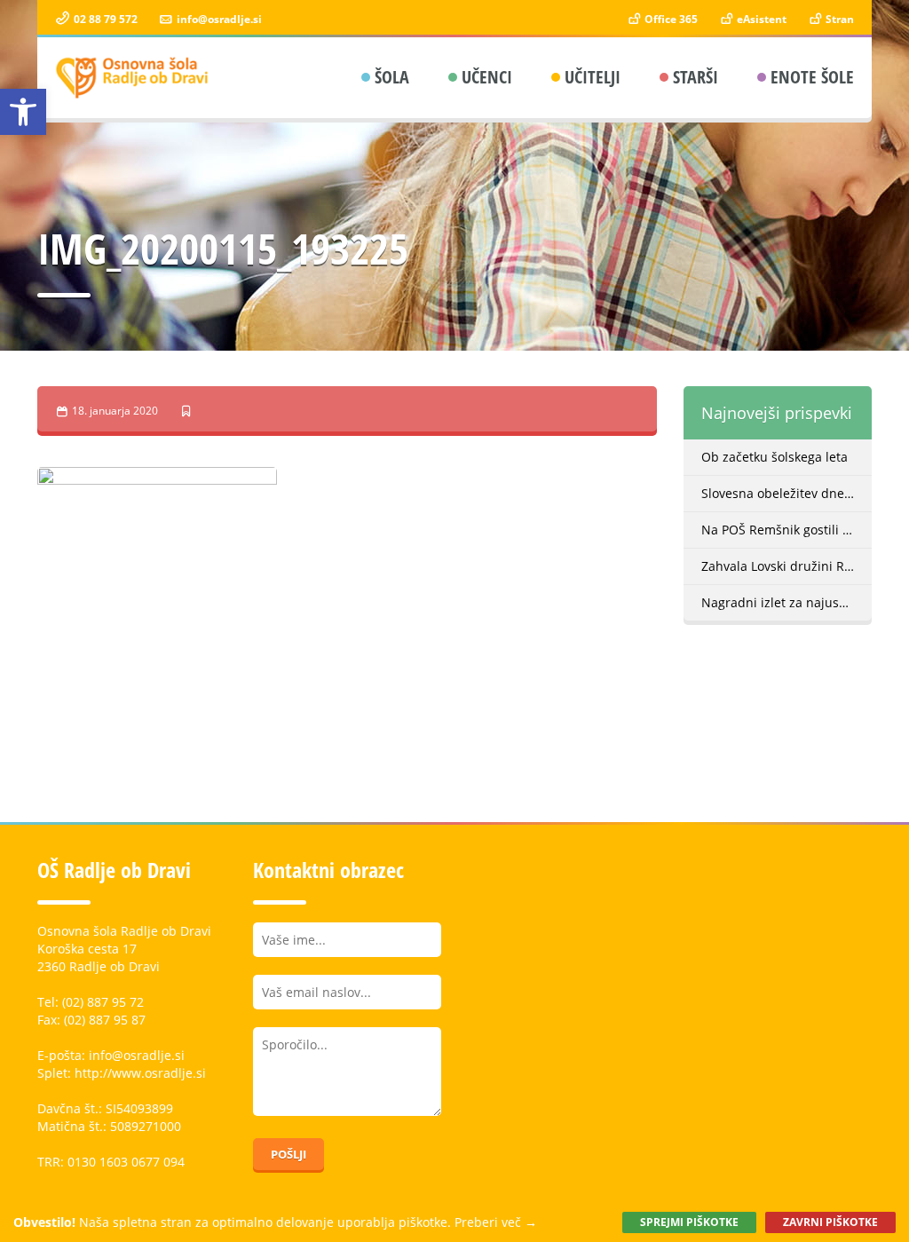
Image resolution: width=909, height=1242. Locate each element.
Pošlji (288, 1154)
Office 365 (670, 19)
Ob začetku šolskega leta (774, 456)
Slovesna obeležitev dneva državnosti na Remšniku (787, 493)
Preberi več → (495, 1222)
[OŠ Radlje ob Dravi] (132, 77)
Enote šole (812, 77)
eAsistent (760, 19)
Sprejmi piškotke (689, 1222)
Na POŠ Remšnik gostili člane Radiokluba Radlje (787, 529)
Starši (695, 77)
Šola (392, 77)
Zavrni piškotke (830, 1222)
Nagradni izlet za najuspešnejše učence (787, 602)
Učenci (487, 77)
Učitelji (592, 77)
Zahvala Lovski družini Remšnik (787, 566)
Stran (838, 19)
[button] (23, 112)
